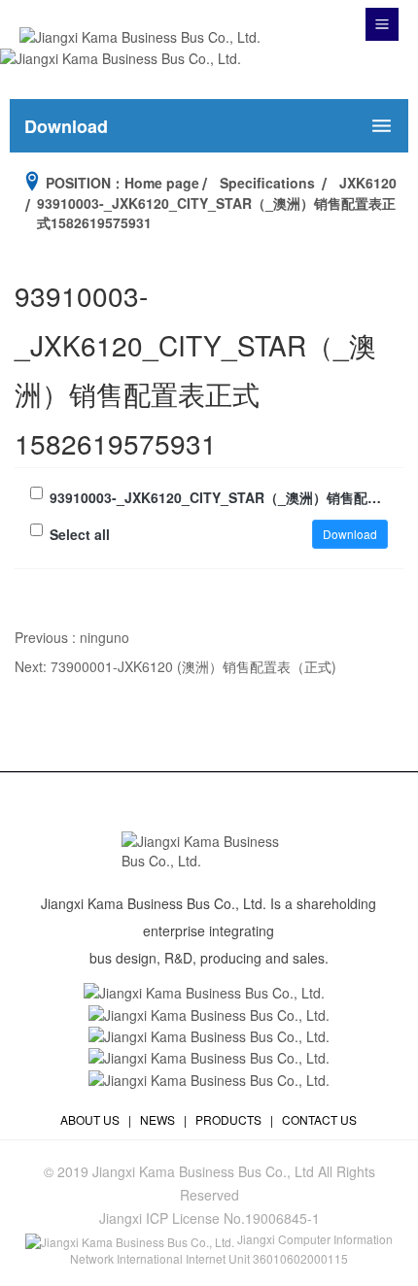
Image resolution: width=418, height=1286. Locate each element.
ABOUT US (90, 1119)
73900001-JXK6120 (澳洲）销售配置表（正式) (193, 666)
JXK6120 (368, 182)
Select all (80, 534)
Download (350, 533)
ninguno (104, 637)
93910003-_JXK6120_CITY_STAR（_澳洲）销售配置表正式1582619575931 (219, 497)
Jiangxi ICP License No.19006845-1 (209, 1218)
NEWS (157, 1119)
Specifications (267, 182)
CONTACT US (319, 1119)
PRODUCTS (228, 1119)
